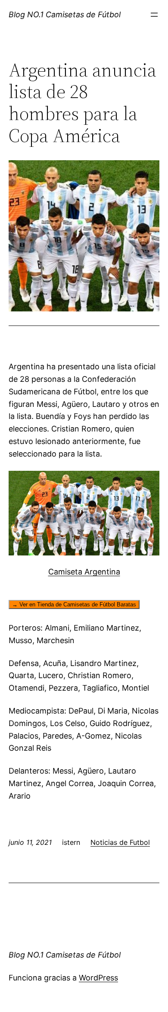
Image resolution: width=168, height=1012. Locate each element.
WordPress (98, 977)
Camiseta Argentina (84, 571)
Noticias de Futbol (120, 842)
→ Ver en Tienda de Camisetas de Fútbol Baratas (74, 604)
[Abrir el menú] (154, 15)
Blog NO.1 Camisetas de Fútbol (65, 14)
